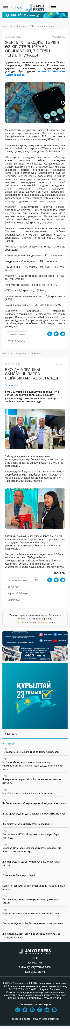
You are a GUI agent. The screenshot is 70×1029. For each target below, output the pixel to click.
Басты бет (8, 26)
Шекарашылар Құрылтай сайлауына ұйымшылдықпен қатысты (31, 779)
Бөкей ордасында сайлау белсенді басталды (27, 791)
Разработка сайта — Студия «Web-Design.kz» (35, 1019)
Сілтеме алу (11, 385)
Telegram (42, 622)
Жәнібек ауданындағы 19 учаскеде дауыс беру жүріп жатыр (31, 861)
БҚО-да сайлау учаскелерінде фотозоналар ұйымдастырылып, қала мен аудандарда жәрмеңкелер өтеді (32, 764)
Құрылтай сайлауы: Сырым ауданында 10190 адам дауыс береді (33, 885)
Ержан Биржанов (17, 334)
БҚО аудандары (35, 972)
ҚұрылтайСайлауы (18, 593)
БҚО (36, 580)
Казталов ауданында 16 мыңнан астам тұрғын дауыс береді (31, 899)
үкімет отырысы (16, 340)
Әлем (35, 958)
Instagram (21, 622)
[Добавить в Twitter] (56, 334)
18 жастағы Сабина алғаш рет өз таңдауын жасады (30, 750)
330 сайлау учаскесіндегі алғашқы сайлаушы (27, 822)
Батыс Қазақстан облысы (35, 967)
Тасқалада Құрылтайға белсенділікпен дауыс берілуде (32, 922)
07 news (36, 353)
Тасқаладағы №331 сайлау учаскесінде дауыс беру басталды (30, 834)
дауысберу (14, 586)
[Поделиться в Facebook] (50, 334)
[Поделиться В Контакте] (63, 334)
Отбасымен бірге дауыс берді (18, 874)
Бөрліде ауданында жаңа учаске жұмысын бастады (30, 911)
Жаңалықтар (23, 26)
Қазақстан (35, 962)
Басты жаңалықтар (43, 26)
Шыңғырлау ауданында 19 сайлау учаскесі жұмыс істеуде (33, 812)
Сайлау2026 (14, 600)
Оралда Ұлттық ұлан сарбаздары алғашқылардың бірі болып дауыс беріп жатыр (32, 848)
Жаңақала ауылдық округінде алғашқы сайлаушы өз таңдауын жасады (31, 934)
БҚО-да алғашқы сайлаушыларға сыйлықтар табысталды (34, 802)
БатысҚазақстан (17, 580)
